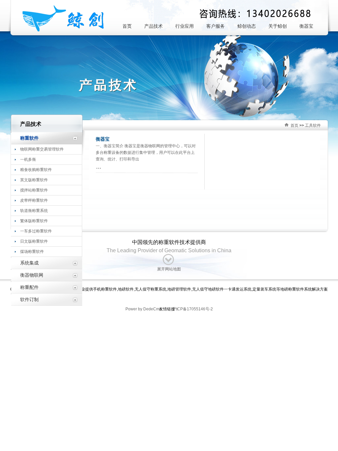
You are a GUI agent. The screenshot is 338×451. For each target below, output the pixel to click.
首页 (294, 125)
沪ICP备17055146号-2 (192, 309)
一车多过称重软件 (36, 231)
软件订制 (29, 299)
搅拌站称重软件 (34, 190)
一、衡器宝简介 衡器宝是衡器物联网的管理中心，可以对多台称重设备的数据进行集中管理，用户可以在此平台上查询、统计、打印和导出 (146, 152)
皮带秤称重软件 (34, 200)
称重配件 (29, 287)
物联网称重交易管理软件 (42, 149)
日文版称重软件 (34, 241)
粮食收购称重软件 (36, 169)
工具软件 (313, 125)
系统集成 (29, 262)
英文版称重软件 (34, 180)
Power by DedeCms (143, 309)
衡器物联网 (31, 275)
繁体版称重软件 (34, 221)
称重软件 (29, 138)
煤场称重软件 (32, 251)
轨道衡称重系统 (34, 210)
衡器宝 (103, 139)
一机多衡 (28, 159)
